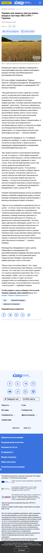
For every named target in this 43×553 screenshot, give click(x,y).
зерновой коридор (18, 300)
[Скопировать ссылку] (29, 315)
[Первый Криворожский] (23, 3)
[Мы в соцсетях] (9, 383)
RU (14, 26)
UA (10, 26)
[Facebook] (4, 315)
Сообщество (27, 410)
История (5, 410)
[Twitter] (22, 315)
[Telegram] (10, 315)
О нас (24, 405)
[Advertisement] (21, 343)
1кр (4, 300)
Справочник (6, 420)
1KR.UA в (12, 31)
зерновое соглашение (11, 304)
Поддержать (6, 3)
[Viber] (16, 315)
